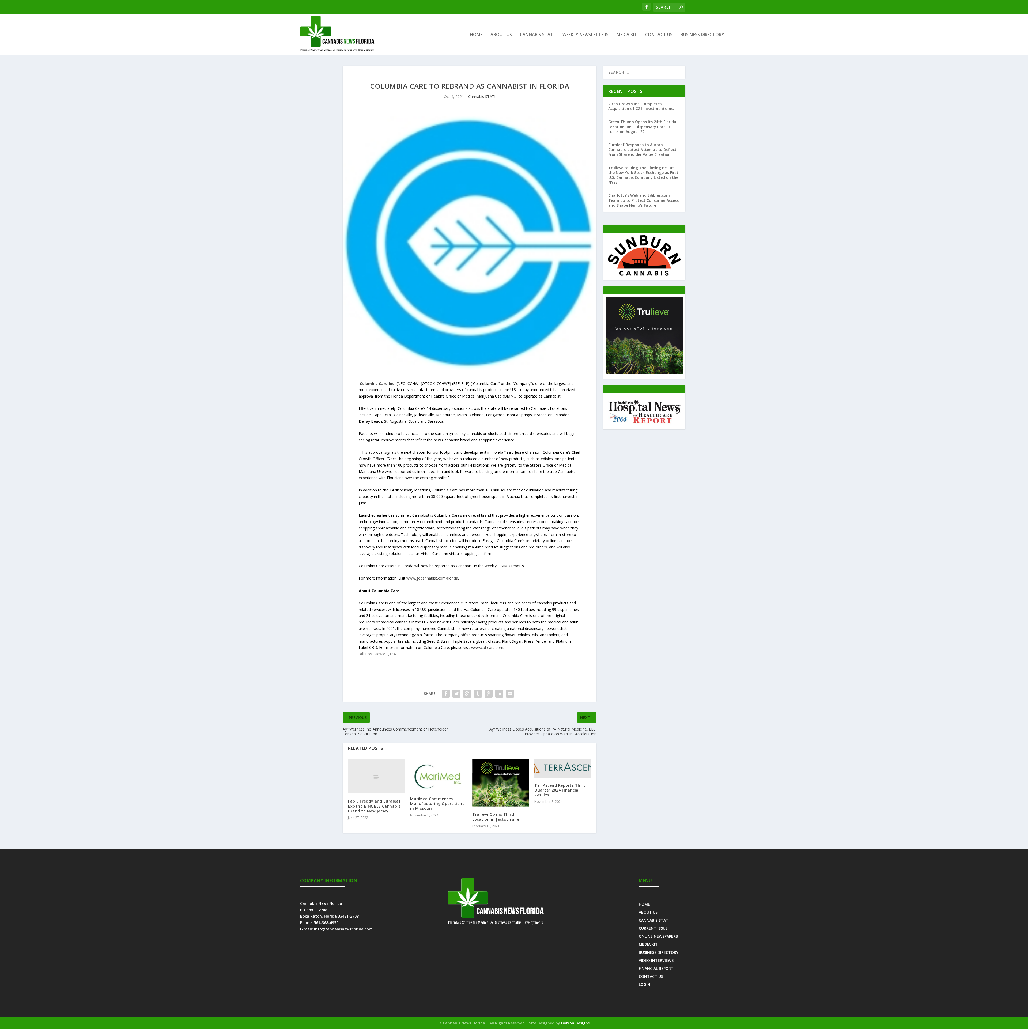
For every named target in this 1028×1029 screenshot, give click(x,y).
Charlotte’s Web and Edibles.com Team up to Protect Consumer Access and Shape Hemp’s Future (643, 200)
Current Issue (653, 928)
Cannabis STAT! (537, 34)
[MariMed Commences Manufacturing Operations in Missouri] (438, 775)
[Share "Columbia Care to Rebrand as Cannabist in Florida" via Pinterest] (488, 693)
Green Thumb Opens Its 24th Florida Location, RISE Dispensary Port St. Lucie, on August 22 (642, 126)
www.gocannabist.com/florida (432, 578)
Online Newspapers (658, 936)
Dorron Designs (575, 1023)
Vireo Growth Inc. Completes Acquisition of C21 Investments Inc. (641, 106)
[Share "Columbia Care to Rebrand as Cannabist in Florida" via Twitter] (456, 693)
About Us (501, 34)
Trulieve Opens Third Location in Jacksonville (495, 817)
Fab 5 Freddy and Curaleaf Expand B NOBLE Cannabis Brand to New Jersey (374, 806)
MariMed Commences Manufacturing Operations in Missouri (437, 803)
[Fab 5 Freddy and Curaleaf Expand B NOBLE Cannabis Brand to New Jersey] (376, 776)
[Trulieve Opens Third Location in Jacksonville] (500, 783)
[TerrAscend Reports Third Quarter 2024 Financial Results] (562, 768)
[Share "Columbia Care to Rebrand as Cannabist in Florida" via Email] (510, 693)
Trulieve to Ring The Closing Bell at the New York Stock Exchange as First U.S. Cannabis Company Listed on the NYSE (643, 175)
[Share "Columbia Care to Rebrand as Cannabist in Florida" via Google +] (467, 693)
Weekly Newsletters (585, 34)
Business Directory (702, 34)
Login (644, 984)
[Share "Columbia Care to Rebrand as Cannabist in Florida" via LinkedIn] (499, 693)
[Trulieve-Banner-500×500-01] (644, 372)
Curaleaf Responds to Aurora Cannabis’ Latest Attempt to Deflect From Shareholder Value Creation (642, 149)
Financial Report (656, 968)
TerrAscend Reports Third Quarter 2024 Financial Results (560, 790)
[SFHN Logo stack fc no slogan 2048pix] (644, 423)
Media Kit (627, 34)
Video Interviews (656, 960)
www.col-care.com (487, 647)
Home (476, 34)
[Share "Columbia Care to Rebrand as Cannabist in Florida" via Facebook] (445, 693)
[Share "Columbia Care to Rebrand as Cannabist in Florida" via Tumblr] (478, 693)
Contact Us (658, 34)
